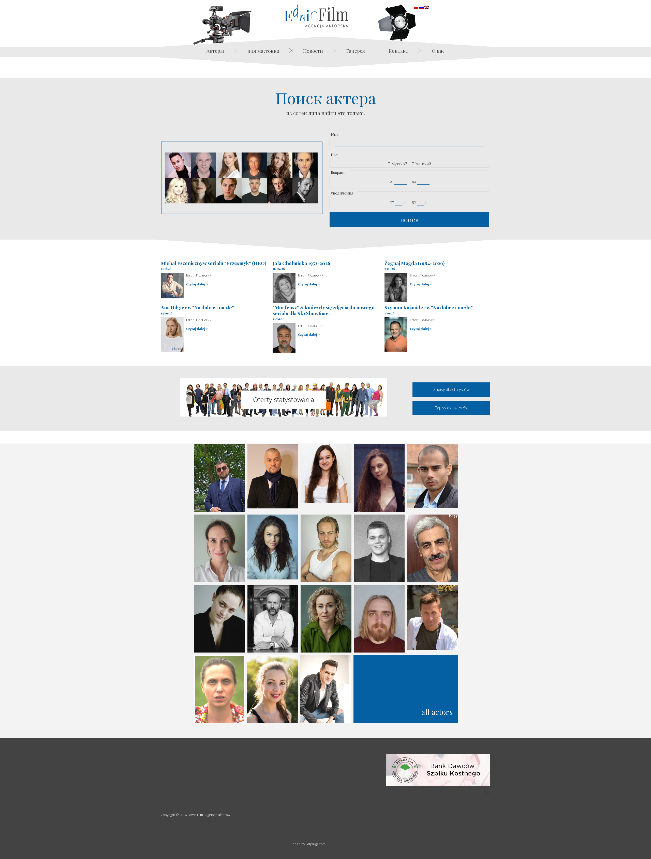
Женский (423, 163)
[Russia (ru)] (421, 6)
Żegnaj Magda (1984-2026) (414, 263)
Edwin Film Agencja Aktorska (316, 16)
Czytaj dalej (195, 284)
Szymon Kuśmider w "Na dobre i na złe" (428, 307)
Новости (313, 50)
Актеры (215, 50)
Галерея (355, 50)
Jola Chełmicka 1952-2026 (301, 263)
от (392, 181)
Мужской (399, 163)
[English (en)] (426, 6)
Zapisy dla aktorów (451, 408)
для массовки (263, 50)
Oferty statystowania (283, 399)
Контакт (398, 50)
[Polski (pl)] (416, 6)
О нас (438, 50)
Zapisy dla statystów (451, 389)
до (414, 181)
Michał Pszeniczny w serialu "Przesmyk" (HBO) (214, 263)
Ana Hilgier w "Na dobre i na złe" (197, 307)
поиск (409, 219)
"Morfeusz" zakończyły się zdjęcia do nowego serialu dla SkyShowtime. (324, 310)
